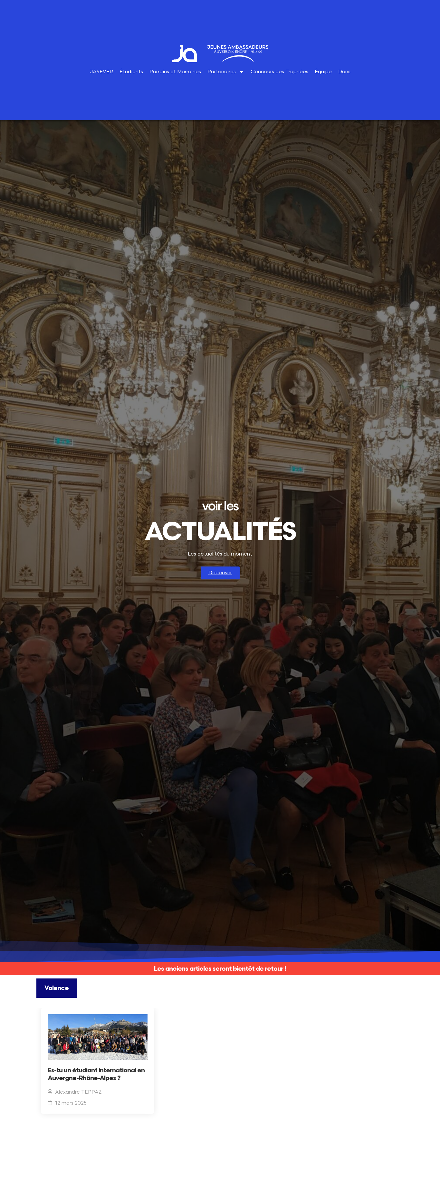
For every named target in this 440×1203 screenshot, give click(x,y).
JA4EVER (101, 72)
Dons (344, 72)
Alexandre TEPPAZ (78, 1092)
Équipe (323, 72)
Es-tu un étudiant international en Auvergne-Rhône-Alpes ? (96, 1074)
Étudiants (131, 72)
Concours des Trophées (279, 72)
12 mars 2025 (71, 1103)
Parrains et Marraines (175, 72)
